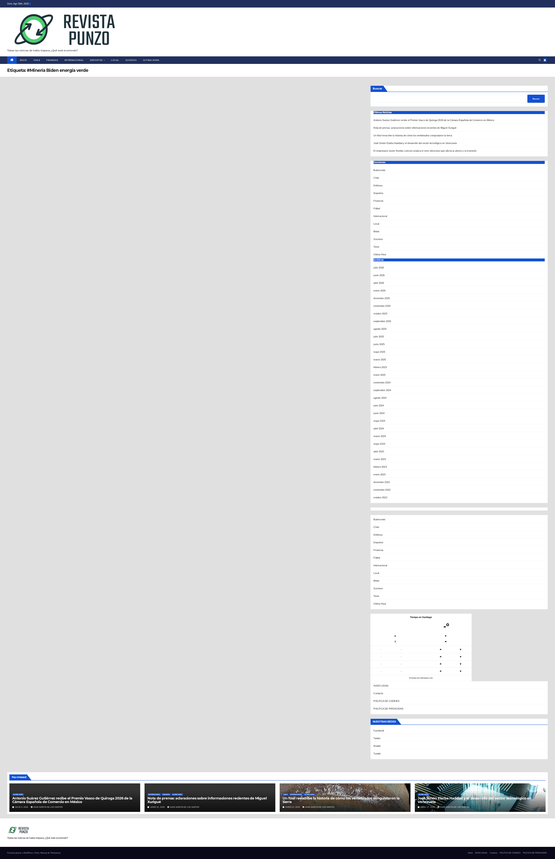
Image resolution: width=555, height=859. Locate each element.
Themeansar (55, 853)
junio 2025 (379, 344)
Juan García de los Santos (48, 807)
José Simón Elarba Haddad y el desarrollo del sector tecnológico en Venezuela (415, 143)
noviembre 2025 (382, 306)
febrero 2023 (380, 467)
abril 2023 (378, 451)
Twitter (376, 738)
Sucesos (131, 60)
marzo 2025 (379, 359)
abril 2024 (378, 428)
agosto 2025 (379, 329)
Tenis (376, 247)
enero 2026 (379, 290)
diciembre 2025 (381, 298)
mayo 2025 (379, 352)
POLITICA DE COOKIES (386, 701)
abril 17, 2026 (427, 807)
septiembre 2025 (382, 321)
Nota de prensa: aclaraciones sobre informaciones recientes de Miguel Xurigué (414, 128)
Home (470, 853)
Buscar (377, 88)
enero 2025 (379, 375)
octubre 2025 (380, 313)
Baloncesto (379, 170)
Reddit (376, 746)
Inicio (23, 60)
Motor (376, 231)
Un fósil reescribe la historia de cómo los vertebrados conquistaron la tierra (412, 135)
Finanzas (52, 60)
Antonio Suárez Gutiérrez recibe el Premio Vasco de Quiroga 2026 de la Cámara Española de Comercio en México (434, 120)
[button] (540, 60)
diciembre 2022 (381, 482)
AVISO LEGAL (381, 686)
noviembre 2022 (382, 490)
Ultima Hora (151, 60)
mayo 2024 (379, 421)
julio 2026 (378, 267)
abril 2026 (378, 283)
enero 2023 (379, 474)
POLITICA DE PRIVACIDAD (388, 708)
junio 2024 (379, 413)
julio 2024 (378, 405)
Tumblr (377, 753)
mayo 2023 (379, 444)
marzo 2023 (379, 459)
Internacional (74, 60)
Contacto (378, 693)
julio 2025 (378, 336)
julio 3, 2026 (22, 807)
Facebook (378, 730)
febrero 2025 (380, 367)
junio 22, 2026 (157, 807)
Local (115, 60)
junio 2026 (379, 275)
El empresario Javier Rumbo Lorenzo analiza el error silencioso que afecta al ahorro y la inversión (425, 151)
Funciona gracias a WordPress (20, 853)
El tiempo (413, 678)
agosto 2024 (379, 398)
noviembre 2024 (382, 382)
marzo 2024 (379, 436)
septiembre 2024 (382, 390)
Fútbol (376, 208)
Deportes (96, 60)
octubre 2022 (380, 497)
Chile (36, 60)
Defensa (377, 185)
